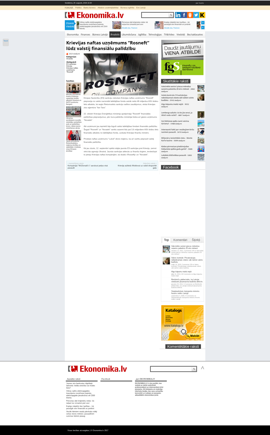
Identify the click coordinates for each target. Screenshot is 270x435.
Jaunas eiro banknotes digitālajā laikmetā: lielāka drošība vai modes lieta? (80, 385)
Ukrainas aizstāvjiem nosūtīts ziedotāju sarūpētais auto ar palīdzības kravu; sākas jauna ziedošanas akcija (74, 123)
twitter (196, 15)
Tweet (6, 41)
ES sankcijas (71, 64)
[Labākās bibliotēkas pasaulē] (201, 160)
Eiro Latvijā (140, 8)
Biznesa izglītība (127, 8)
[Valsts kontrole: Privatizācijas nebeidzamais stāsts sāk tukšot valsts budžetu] (201, 100)
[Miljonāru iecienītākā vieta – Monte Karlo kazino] (201, 142)
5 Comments (186, 285)
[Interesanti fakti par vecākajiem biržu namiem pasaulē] (201, 134)
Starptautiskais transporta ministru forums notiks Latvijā (185, 292)
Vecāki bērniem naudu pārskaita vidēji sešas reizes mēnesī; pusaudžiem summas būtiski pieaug (100, 24)
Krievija (69, 66)
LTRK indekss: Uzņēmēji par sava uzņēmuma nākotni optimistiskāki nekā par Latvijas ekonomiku (143, 24)
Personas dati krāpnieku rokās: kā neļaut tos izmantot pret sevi (80, 402)
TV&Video (169, 34)
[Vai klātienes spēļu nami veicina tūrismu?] (201, 126)
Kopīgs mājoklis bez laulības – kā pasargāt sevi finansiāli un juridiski (80, 407)
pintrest (190, 15)
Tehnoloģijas (155, 34)
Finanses (98, 28)
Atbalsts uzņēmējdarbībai (108, 8)
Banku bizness (90, 8)
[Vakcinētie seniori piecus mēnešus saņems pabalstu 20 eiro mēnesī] (201, 91)
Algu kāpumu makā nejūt (172, 104)
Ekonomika (73, 34)
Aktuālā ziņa (90, 28)
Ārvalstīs (115, 34)
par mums (200, 3)
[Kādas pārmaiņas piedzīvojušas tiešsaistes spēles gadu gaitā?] (201, 151)
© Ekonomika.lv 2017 (99, 430)
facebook (184, 15)
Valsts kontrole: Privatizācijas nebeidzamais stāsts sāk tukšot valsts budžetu (177, 97)
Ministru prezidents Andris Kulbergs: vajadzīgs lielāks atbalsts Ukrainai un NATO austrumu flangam (73, 99)
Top (166, 240)
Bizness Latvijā (143, 28)
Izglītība (142, 34)
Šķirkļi (196, 240)
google (178, 15)
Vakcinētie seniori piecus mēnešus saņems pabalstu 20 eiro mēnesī (176, 87)
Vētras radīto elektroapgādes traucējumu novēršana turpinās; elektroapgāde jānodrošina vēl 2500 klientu (80, 394)
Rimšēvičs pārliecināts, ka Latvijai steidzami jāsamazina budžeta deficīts (187, 280)
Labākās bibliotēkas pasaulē (173, 155)
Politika (78, 8)
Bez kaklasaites (195, 34)
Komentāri (180, 240)
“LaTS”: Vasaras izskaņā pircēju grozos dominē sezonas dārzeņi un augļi (185, 23)
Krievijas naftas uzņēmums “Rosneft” (72, 70)
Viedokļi (181, 34)
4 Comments (185, 297)
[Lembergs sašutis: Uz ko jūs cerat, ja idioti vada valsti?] (201, 117)
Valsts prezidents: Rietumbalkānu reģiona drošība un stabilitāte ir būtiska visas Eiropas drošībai (73, 146)
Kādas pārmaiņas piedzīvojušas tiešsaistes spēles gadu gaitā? (175, 147)
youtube (202, 15)
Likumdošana (129, 34)
